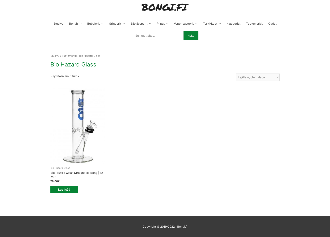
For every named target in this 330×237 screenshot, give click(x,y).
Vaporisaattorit (184, 23)
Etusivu (58, 23)
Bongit (73, 23)
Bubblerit (93, 23)
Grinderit (115, 23)
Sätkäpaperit (138, 23)
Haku (191, 35)
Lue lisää (64, 189)
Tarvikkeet (210, 23)
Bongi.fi (182, 226)
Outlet (272, 23)
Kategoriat (233, 23)
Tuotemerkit (254, 23)
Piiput (161, 23)
